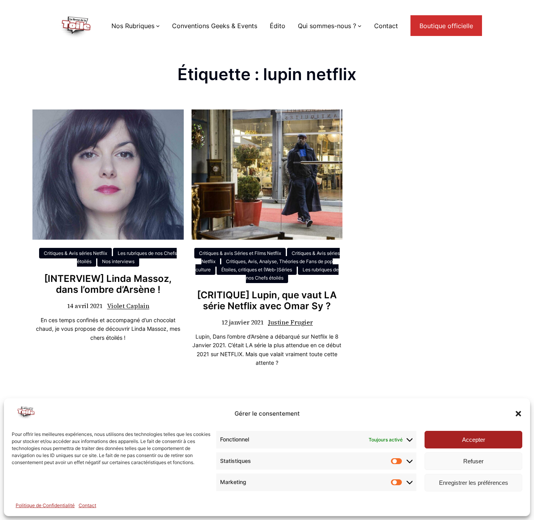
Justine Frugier (290, 322)
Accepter (473, 439)
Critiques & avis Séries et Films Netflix (240, 253)
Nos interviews (118, 261)
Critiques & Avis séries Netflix (75, 253)
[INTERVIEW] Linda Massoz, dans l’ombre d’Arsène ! (108, 284)
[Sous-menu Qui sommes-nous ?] (360, 26)
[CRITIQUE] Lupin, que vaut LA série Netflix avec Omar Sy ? (267, 301)
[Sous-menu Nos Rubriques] (158, 26)
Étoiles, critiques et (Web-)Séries (256, 270)
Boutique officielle (446, 26)
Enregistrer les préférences (473, 482)
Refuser (473, 461)
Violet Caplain (128, 305)
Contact (87, 505)
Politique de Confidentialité (45, 505)
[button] (518, 414)
